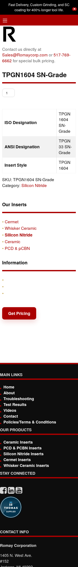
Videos (9, 410)
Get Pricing (19, 313)
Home (8, 387)
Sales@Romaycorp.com (25, 54)
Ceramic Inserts (18, 442)
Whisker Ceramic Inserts (26, 465)
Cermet (11, 221)
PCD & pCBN (17, 248)
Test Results (14, 404)
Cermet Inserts (17, 460)
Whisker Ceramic (21, 228)
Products (14, 280)
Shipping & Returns (24, 286)
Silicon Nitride (34, 185)
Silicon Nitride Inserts (23, 454)
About (9, 393)
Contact (12, 293)
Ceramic (12, 241)
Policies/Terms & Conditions (29, 422)
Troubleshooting (18, 399)
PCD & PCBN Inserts (22, 448)
